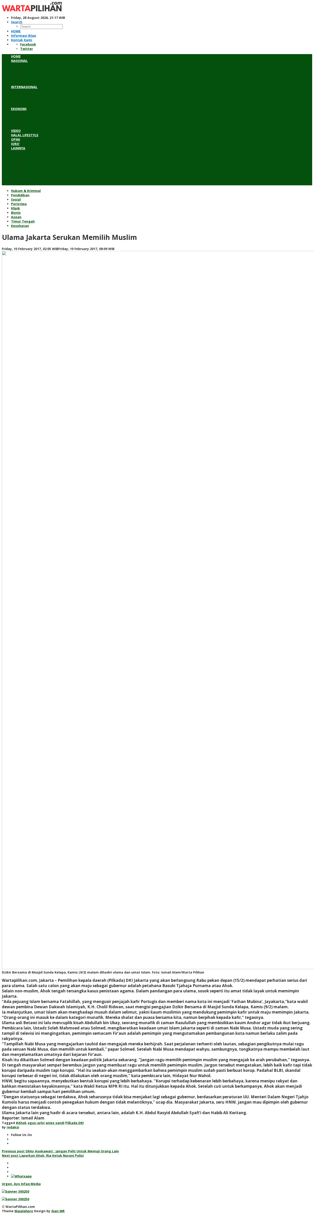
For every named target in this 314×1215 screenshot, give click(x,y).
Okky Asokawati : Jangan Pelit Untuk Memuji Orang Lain (60, 1151)
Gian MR (58, 1211)
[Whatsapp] (21, 1176)
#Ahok (21, 1123)
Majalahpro (23, 1211)
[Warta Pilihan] (32, 10)
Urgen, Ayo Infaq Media (21, 1184)
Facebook (28, 44)
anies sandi (55, 1123)
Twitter (26, 49)
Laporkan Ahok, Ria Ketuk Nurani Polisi (43, 1155)
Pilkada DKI (74, 1123)
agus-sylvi (36, 1123)
